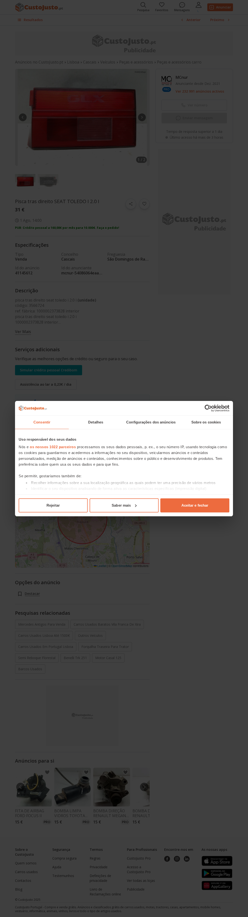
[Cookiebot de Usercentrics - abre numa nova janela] (208, 408)
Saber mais (121, 505)
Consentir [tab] (41, 422)
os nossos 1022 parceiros (53, 447)
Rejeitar (53, 505)
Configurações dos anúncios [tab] (151, 422)
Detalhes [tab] (95, 422)
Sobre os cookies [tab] (206, 422)
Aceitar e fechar (195, 505)
